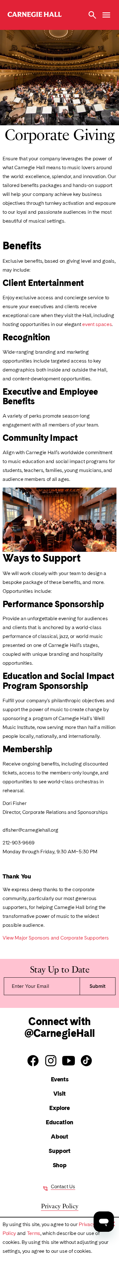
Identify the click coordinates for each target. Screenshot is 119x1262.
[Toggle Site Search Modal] (92, 15)
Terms (33, 1233)
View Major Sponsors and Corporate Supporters (56, 938)
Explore (59, 1108)
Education (59, 1122)
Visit (59, 1093)
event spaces (97, 324)
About (59, 1136)
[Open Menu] (106, 15)
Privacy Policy (59, 1206)
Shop (59, 1165)
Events (60, 1079)
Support (59, 1151)
